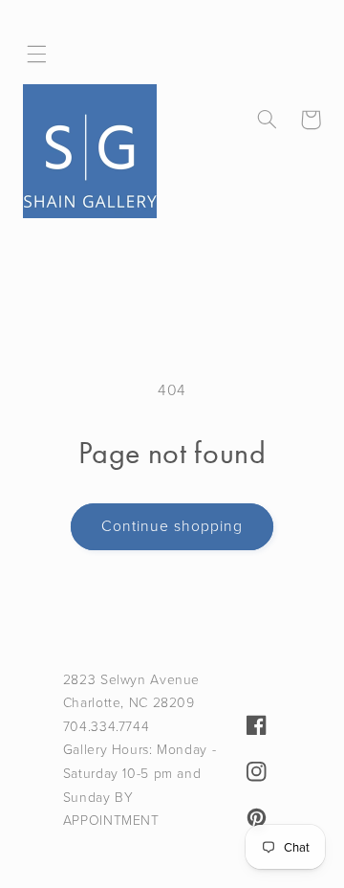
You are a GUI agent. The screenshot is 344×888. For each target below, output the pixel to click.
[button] (37, 55)
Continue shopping (172, 526)
